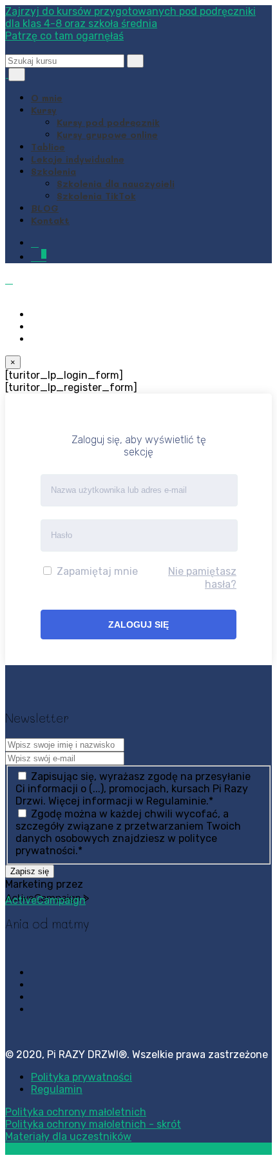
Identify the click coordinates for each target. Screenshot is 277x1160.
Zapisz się (29, 871)
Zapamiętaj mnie (96, 571)
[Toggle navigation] (16, 74)
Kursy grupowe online (107, 134)
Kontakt (50, 220)
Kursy (44, 110)
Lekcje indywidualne (77, 159)
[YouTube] (35, 339)
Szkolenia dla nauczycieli (116, 183)
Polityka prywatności (81, 1077)
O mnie (46, 98)
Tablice (48, 147)
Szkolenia (53, 171)
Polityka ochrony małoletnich (75, 1112)
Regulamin (56, 1089)
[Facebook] (35, 314)
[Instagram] (35, 327)
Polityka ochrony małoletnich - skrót (93, 1124)
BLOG (45, 208)
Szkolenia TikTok (96, 196)
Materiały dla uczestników (68, 1136)
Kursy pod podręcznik (108, 122)
